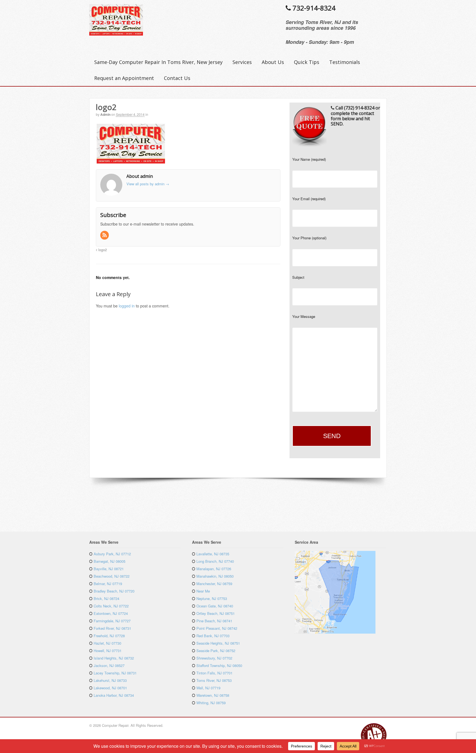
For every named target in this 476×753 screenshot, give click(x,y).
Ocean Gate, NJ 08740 (214, 606)
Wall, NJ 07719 (208, 687)
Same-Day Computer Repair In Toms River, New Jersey (158, 62)
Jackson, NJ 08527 (109, 665)
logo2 (102, 249)
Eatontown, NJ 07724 (111, 613)
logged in (127, 306)
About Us (273, 62)
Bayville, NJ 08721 (109, 568)
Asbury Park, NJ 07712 (112, 553)
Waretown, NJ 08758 (212, 695)
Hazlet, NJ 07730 (107, 643)
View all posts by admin (147, 183)
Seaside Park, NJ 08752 (215, 650)
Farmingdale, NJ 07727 (112, 620)
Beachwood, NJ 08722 (111, 576)
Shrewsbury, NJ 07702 (214, 658)
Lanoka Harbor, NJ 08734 (114, 695)
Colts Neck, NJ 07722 (111, 606)
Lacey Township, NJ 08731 (115, 673)
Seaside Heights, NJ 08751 (218, 643)
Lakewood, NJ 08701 (110, 687)
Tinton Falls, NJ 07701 (214, 673)
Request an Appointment (124, 78)
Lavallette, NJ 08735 (212, 553)
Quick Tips (306, 62)
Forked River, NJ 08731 (112, 628)
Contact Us (177, 78)
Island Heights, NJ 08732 (114, 658)
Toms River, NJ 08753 (214, 680)
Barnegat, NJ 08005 (109, 561)
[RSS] (105, 235)
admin (105, 114)
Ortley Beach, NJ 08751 (215, 613)
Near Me (203, 591)
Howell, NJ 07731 (107, 650)
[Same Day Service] (116, 32)
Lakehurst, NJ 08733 (110, 680)
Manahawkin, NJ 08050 (215, 576)
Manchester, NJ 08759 (214, 583)
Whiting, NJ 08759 (211, 702)
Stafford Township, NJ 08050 (219, 665)
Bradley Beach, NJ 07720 (114, 591)
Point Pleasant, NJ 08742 (216, 628)
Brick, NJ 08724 (106, 598)
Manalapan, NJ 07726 (213, 568)
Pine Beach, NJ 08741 (214, 620)
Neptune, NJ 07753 (211, 598)
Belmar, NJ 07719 (108, 583)
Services (242, 62)
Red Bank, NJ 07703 (212, 635)
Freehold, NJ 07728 (109, 635)
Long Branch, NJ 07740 (215, 561)
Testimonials (344, 62)
